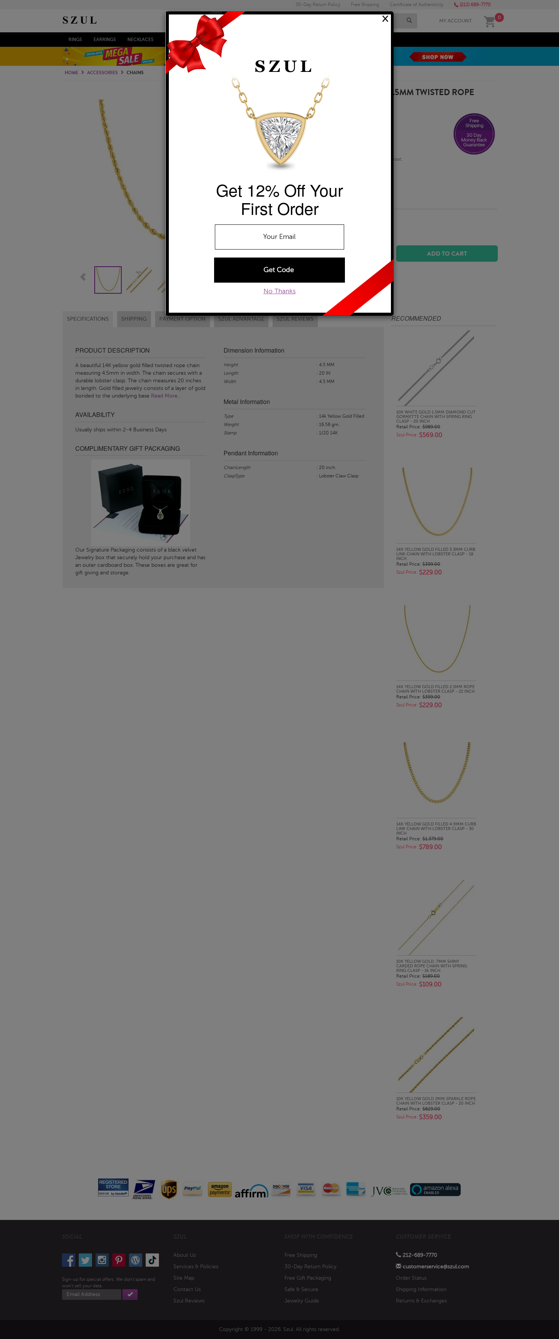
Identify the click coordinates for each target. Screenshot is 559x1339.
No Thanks (280, 291)
